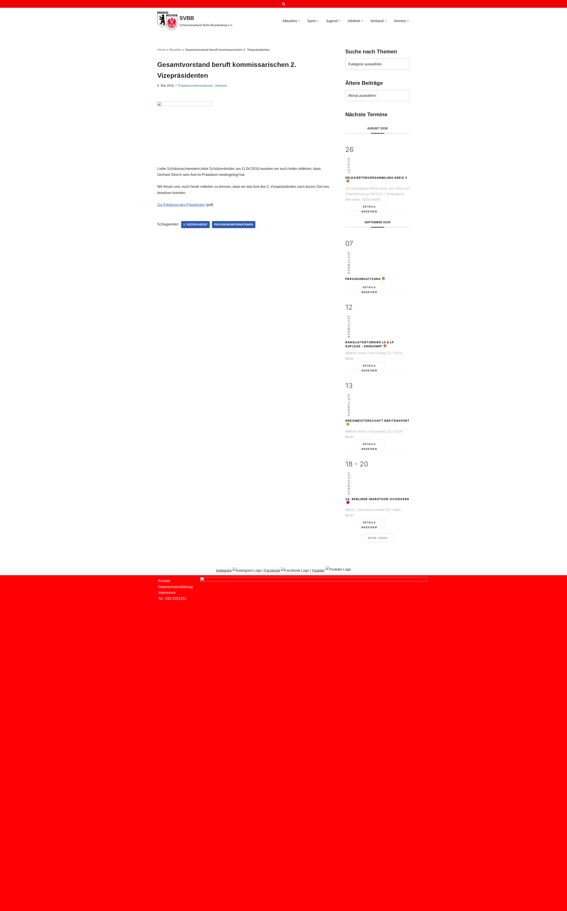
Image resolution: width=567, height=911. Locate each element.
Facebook (272, 570)
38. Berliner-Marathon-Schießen (377, 499)
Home (161, 49)
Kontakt (164, 581)
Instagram (224, 570)
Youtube (318, 570)
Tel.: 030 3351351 (172, 598)
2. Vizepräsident (195, 224)
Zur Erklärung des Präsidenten (181, 205)
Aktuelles (175, 49)
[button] (299, 21)
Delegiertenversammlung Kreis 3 (376, 177)
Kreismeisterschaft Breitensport (377, 420)
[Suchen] (283, 4)
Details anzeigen (369, 208)
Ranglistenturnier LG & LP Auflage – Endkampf (369, 344)
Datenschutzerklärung (175, 587)
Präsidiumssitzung (363, 279)
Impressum (166, 592)
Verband (221, 85)
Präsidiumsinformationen (195, 85)
